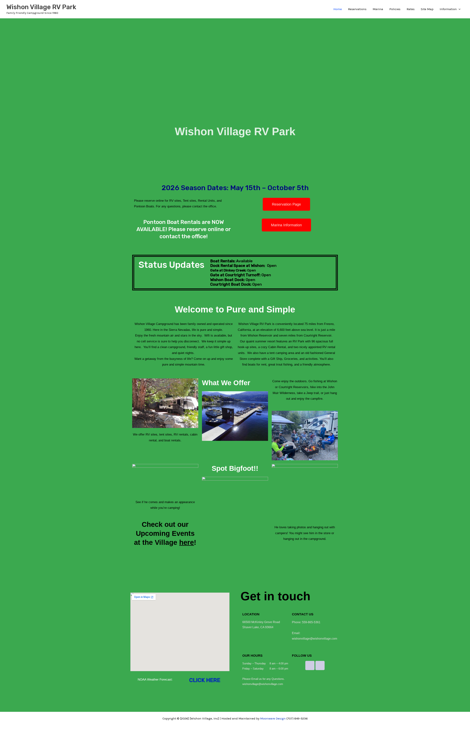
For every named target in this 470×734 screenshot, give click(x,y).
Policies (394, 9)
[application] (458, 9)
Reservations (357, 9)
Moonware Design (273, 718)
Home (337, 9)
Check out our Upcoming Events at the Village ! (165, 533)
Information (448, 9)
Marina (378, 9)
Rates (411, 9)
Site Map (427, 9)
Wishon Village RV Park (41, 7)
